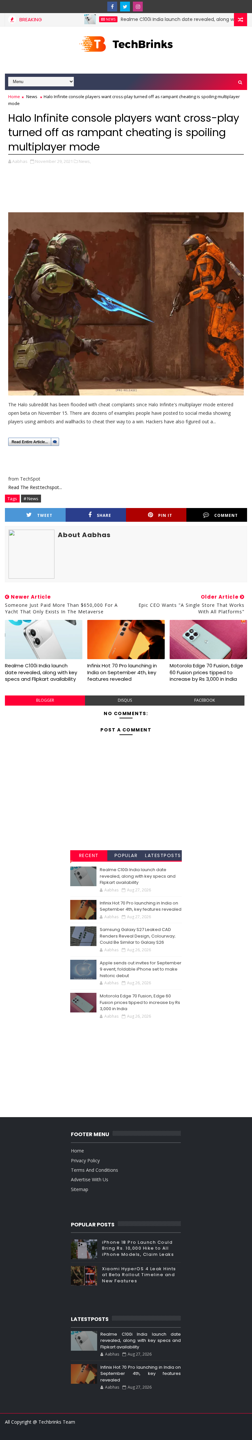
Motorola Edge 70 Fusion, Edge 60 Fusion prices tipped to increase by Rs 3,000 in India (206, 672)
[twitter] (125, 6)
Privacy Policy (85, 1160)
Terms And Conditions (94, 1170)
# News (31, 498)
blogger (45, 700)
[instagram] (138, 6)
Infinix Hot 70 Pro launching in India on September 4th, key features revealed (122, 672)
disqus (125, 700)
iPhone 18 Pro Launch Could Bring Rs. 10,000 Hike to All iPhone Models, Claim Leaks (138, 1248)
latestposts (163, 855)
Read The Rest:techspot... (35, 487)
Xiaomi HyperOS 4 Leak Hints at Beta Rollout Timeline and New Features (139, 1275)
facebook (204, 700)
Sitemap (79, 1189)
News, (85, 161)
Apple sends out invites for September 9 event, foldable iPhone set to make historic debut (140, 969)
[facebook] (112, 6)
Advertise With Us (89, 1179)
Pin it (165, 515)
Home (14, 96)
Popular (126, 855)
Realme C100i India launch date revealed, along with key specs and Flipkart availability (41, 672)
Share (104, 515)
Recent (89, 855)
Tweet (44, 515)
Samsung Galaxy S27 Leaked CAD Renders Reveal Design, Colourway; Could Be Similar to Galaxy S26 (138, 935)
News (90, 19)
